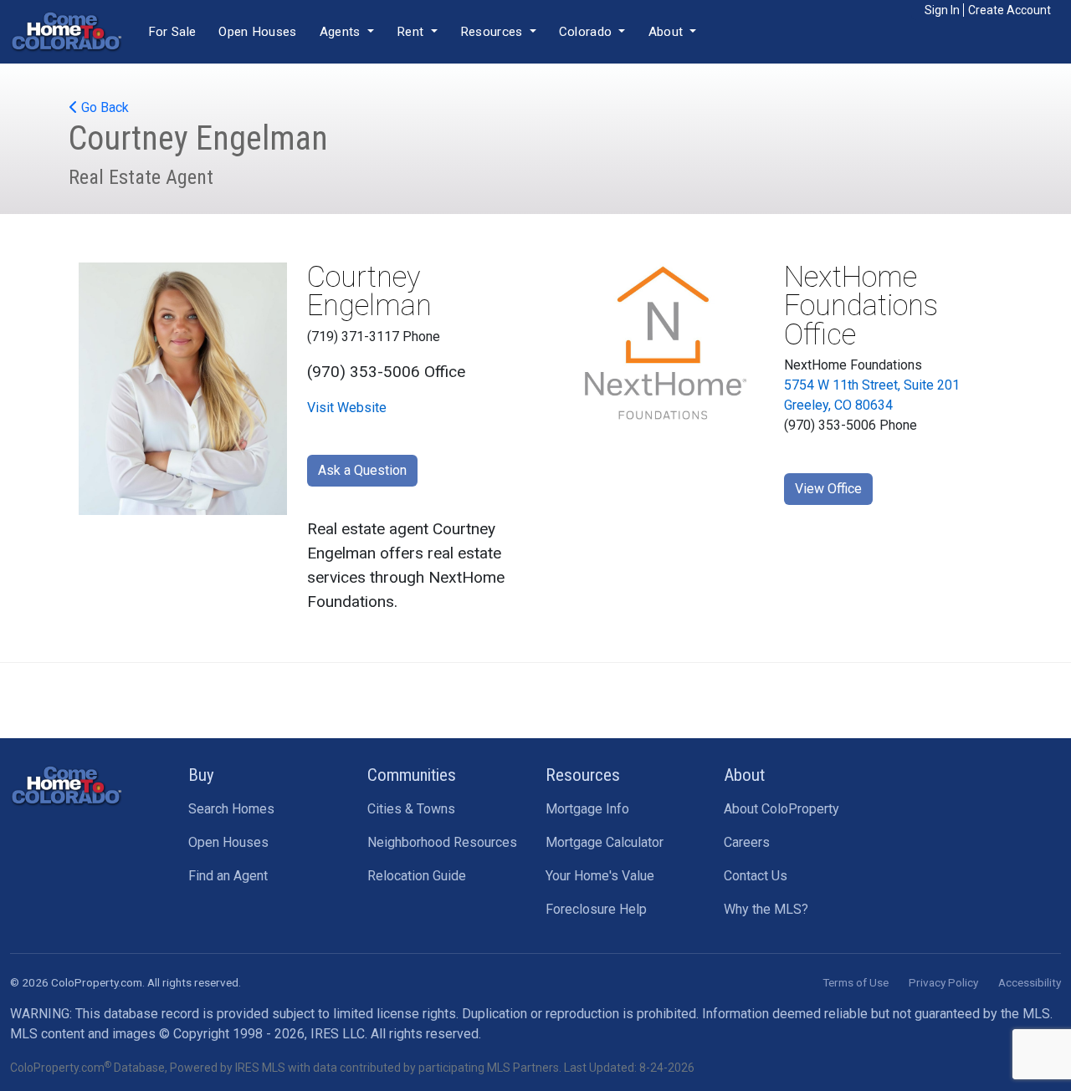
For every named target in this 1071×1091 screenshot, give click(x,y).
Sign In (942, 10)
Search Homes (231, 809)
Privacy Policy (943, 982)
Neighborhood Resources (442, 842)
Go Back (103, 107)
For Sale (172, 31)
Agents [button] (342, 31)
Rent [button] (412, 31)
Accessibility (1029, 982)
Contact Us (755, 876)
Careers (747, 842)
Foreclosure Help (596, 909)
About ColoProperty (781, 809)
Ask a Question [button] (362, 470)
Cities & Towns (411, 809)
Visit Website (347, 407)
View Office (828, 489)
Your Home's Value (600, 876)
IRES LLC (337, 1034)
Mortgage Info (587, 809)
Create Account (1009, 10)
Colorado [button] (587, 31)
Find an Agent (228, 876)
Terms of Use (855, 982)
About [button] (667, 31)
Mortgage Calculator (605, 842)
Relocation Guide (416, 876)
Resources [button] (493, 31)
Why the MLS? (766, 909)
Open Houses (257, 31)
